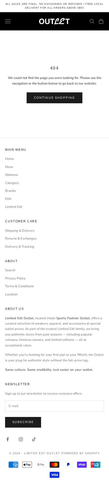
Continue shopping (54, 98)
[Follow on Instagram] (20, 439)
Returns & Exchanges (21, 238)
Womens (11, 175)
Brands (10, 191)
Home (9, 159)
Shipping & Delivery (20, 230)
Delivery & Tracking (19, 246)
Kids (8, 198)
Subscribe (23, 422)
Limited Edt (13, 207)
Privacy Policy (15, 278)
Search (10, 270)
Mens (9, 167)
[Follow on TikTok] (34, 439)
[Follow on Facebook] (7, 439)
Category (12, 183)
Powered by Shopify (80, 453)
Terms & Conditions (19, 286)
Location (11, 294)
